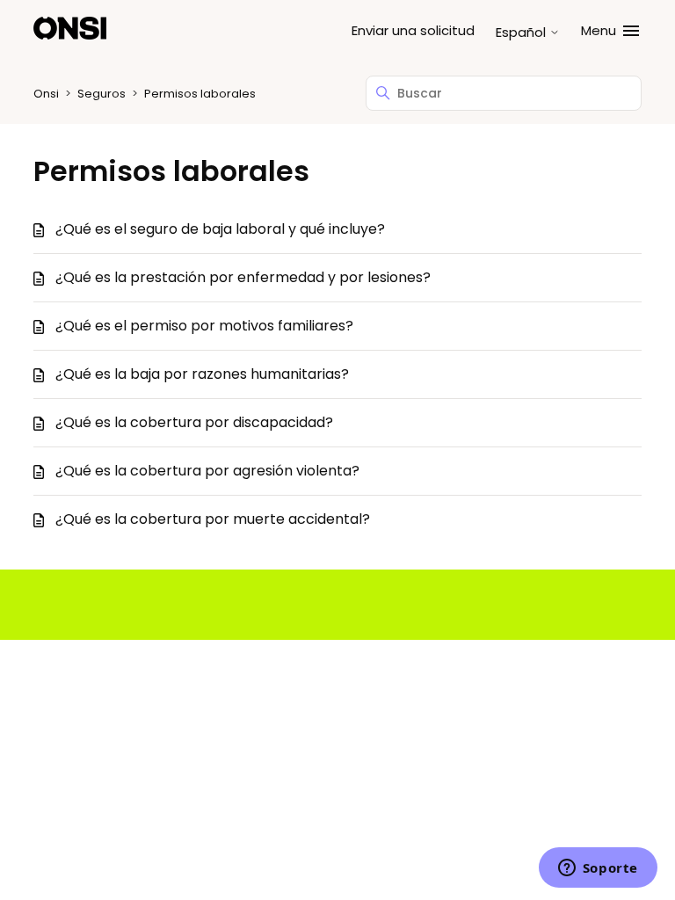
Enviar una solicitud (413, 30)
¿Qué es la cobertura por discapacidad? (194, 422)
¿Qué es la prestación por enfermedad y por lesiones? (243, 277)
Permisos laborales (200, 93)
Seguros (101, 93)
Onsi (46, 93)
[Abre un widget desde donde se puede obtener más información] (597, 869)
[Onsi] (69, 31)
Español (522, 32)
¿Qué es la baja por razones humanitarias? (202, 374)
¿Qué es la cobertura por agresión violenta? (207, 471)
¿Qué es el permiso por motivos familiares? (204, 326)
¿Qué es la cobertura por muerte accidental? (212, 519)
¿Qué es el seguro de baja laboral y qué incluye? (220, 229)
